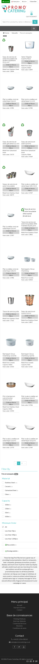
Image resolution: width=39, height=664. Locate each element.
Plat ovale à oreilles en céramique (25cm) (29, 397)
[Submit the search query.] (35, 22)
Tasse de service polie (11, 311)
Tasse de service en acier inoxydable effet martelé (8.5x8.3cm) (29, 224)
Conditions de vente (19, 628)
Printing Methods (20, 619)
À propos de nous (19, 607)
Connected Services (19, 623)
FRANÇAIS (16, 1)
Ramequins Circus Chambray (27, 270)
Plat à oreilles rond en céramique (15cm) (10, 100)
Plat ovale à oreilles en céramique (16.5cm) (29, 440)
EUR (24, 1)
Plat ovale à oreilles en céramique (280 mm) (29, 185)
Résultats (19, 626)
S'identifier (33, 1)
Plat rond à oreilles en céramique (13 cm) (29, 100)
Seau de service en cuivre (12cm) (28, 312)
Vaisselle (15, 33)
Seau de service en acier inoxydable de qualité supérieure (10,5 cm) (10, 59)
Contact (19, 610)
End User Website (19, 621)
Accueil (19, 605)
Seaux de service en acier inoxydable (10, 185)
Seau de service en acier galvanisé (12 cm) (11, 143)
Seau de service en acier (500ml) (28, 143)
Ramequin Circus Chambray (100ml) (9, 355)
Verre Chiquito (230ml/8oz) (26, 58)
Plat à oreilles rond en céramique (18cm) (10, 270)
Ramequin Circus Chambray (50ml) (27, 355)
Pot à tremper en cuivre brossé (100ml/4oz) (9, 398)
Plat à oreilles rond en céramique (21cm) (10, 227)
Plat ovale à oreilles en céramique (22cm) (11, 440)
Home (6, 33)
